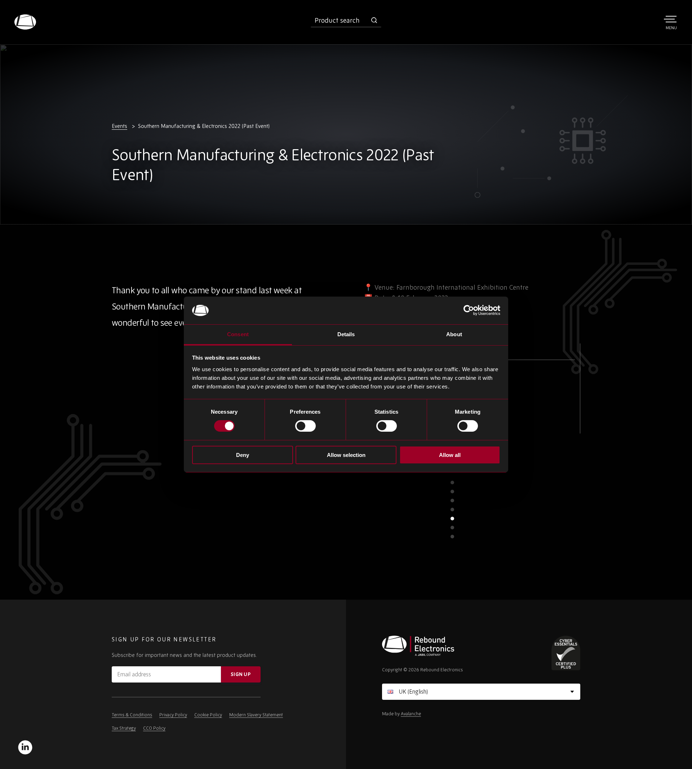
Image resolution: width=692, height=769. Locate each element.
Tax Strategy (124, 728)
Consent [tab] (238, 334)
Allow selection (346, 455)
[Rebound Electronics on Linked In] (25, 747)
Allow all (450, 455)
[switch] (305, 426)
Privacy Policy (173, 715)
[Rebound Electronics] (25, 22)
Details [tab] (346, 334)
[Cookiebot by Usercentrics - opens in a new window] (468, 310)
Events (119, 126)
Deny (242, 455)
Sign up (240, 674)
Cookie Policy (208, 715)
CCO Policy (154, 728)
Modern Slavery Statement (256, 715)
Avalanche (411, 714)
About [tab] (454, 334)
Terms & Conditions (132, 715)
